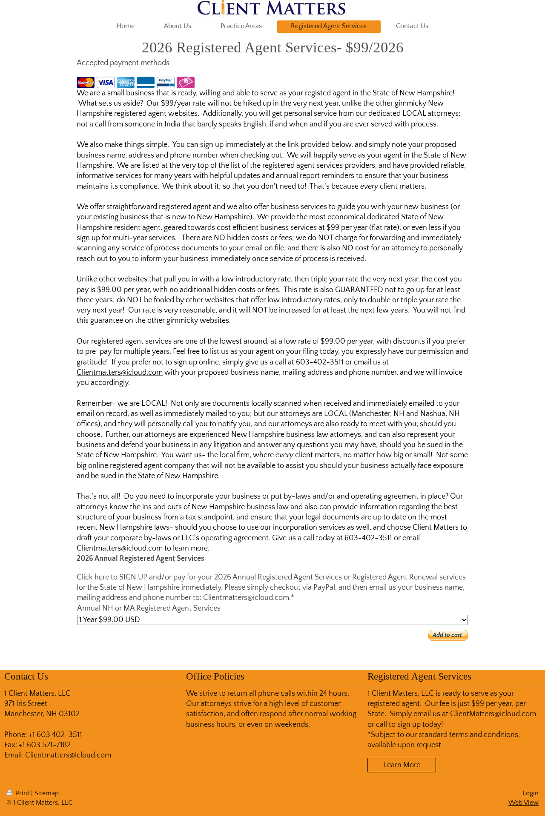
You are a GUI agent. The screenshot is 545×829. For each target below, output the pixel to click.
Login (530, 793)
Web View (523, 802)
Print (22, 793)
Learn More (401, 765)
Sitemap (46, 793)
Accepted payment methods (123, 63)
